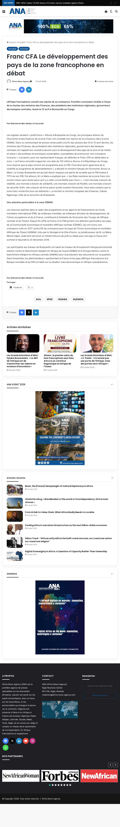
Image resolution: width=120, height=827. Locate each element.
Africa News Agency (21, 81)
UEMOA (78, 299)
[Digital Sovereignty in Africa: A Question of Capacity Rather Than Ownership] (15, 555)
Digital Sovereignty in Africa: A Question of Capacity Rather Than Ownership (66, 551)
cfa (39, 299)
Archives (24, 49)
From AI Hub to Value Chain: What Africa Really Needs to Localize (59, 512)
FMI (50, 299)
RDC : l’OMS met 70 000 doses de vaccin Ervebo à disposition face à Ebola (50, 3)
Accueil (12, 42)
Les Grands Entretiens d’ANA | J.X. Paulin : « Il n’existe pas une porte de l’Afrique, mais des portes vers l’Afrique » (96, 359)
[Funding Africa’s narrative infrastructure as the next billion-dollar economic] (15, 529)
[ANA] (23, 11)
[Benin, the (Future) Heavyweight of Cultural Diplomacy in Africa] (15, 490)
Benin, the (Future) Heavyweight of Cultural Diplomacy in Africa (59, 486)
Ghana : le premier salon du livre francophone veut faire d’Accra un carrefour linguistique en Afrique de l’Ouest (59, 361)
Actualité (21, 42)
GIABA (63, 299)
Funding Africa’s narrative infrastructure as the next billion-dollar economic (66, 525)
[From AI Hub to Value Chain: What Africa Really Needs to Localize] (15, 516)
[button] (115, 765)
